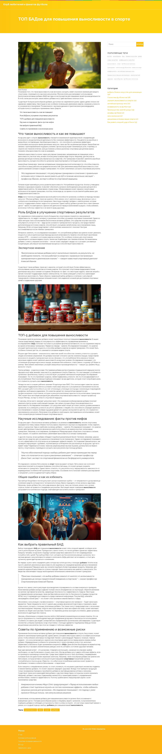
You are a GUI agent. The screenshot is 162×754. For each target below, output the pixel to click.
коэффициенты (135, 67)
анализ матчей (132, 75)
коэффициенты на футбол (123, 60)
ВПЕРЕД (139, 44)
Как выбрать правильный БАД (31, 125)
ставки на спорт (125, 67)
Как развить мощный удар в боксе (119, 120)
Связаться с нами (24, 748)
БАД (40, 710)
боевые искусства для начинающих (115, 75)
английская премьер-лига (112, 71)
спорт (47, 710)
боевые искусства (128, 56)
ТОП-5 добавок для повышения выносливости (37, 119)
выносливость (30, 710)
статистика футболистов (111, 67)
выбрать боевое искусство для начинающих (122, 92)
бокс (120, 56)
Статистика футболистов (115, 95)
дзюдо (136, 56)
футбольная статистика (127, 79)
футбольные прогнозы (115, 64)
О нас (20, 735)
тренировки (127, 64)
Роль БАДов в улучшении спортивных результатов (39, 115)
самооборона (113, 56)
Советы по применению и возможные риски (36, 129)
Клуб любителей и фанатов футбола (25, 4)
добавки (55, 710)
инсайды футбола (112, 111)
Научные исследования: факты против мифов (37, 122)
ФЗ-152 (20, 744)
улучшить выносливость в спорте (118, 98)
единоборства (115, 79)
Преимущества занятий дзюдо (117, 108)
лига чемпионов (111, 114)
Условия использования (27, 738)
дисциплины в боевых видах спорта (119, 117)
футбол (106, 56)
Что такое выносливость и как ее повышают (36, 112)
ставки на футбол (109, 60)
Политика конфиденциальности (30, 741)
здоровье (107, 79)
